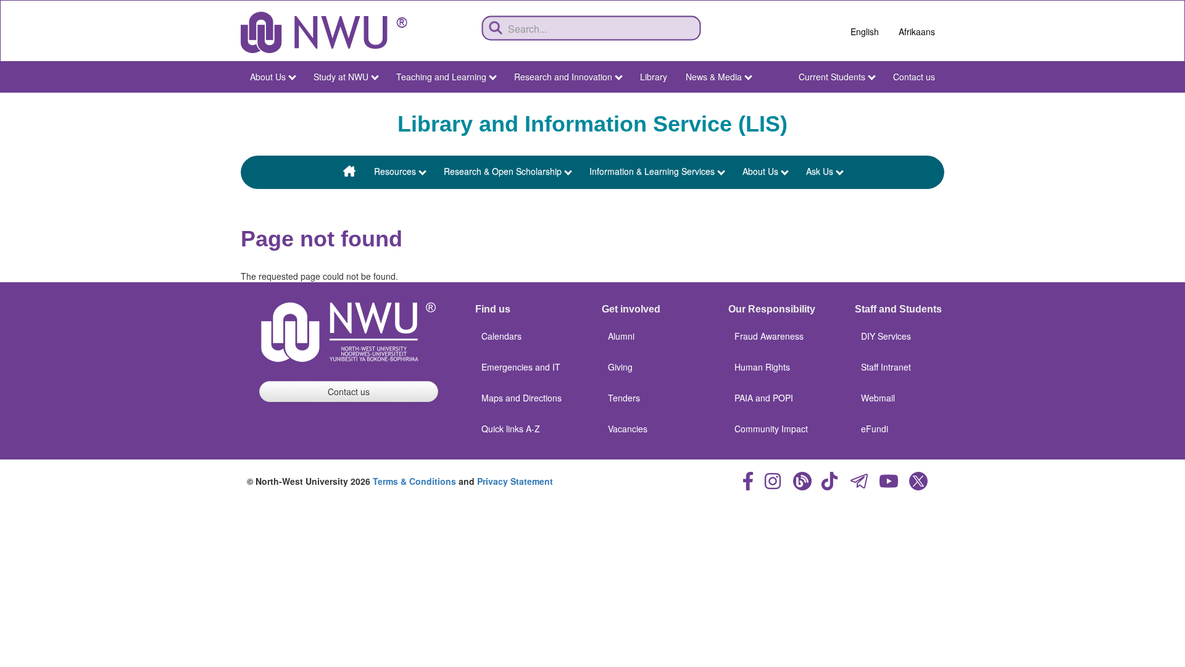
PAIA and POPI (763, 398)
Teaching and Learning (441, 76)
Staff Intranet (886, 367)
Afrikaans (917, 31)
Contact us (914, 76)
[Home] (324, 32)
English (864, 31)
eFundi (874, 428)
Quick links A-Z (510, 428)
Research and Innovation (563, 76)
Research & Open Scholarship (503, 171)
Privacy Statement (515, 481)
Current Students (832, 76)
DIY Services (886, 336)
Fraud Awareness (769, 336)
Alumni (621, 336)
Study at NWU (341, 76)
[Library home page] (349, 172)
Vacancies (627, 428)
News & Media (714, 76)
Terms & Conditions (414, 481)
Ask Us (819, 171)
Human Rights (762, 367)
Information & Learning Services (652, 171)
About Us (268, 76)
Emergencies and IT (520, 367)
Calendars (501, 336)
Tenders (624, 398)
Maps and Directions (521, 398)
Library (653, 76)
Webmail (878, 398)
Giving (620, 367)
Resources (395, 171)
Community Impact (771, 428)
